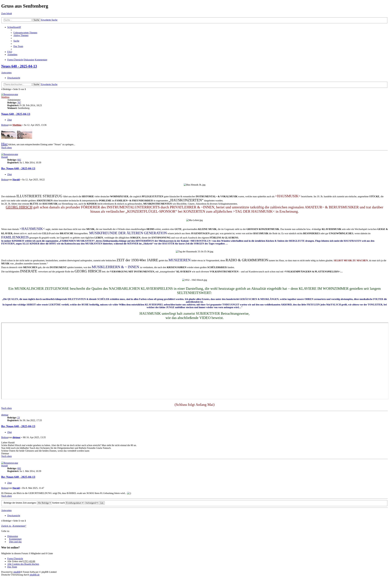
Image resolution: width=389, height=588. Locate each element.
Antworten (6, 72)
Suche (36, 20)
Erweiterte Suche (49, 20)
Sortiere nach (58, 502)
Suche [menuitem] (16, 41)
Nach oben (6, 147)
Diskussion (29, 59)
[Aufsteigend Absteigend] (91, 502)
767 (19, 102)
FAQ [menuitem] (9, 51)
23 (18, 417)
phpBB (16, 572)
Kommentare (41, 59)
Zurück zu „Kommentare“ (13, 526)
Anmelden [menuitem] (12, 54)
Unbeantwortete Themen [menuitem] (25, 32)
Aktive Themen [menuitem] (20, 35)
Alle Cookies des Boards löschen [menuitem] (23, 564)
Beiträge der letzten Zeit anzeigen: (20, 502)
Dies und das (15, 541)
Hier (4, 144)
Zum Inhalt (6, 13)
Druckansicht (13, 78)
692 (19, 159)
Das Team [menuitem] (18, 46)
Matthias (5, 97)
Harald (4, 157)
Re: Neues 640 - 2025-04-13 (18, 168)
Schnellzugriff (14, 27)
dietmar (4, 415)
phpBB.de (35, 574)
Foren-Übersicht (15, 59)
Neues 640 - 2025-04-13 (19, 66)
